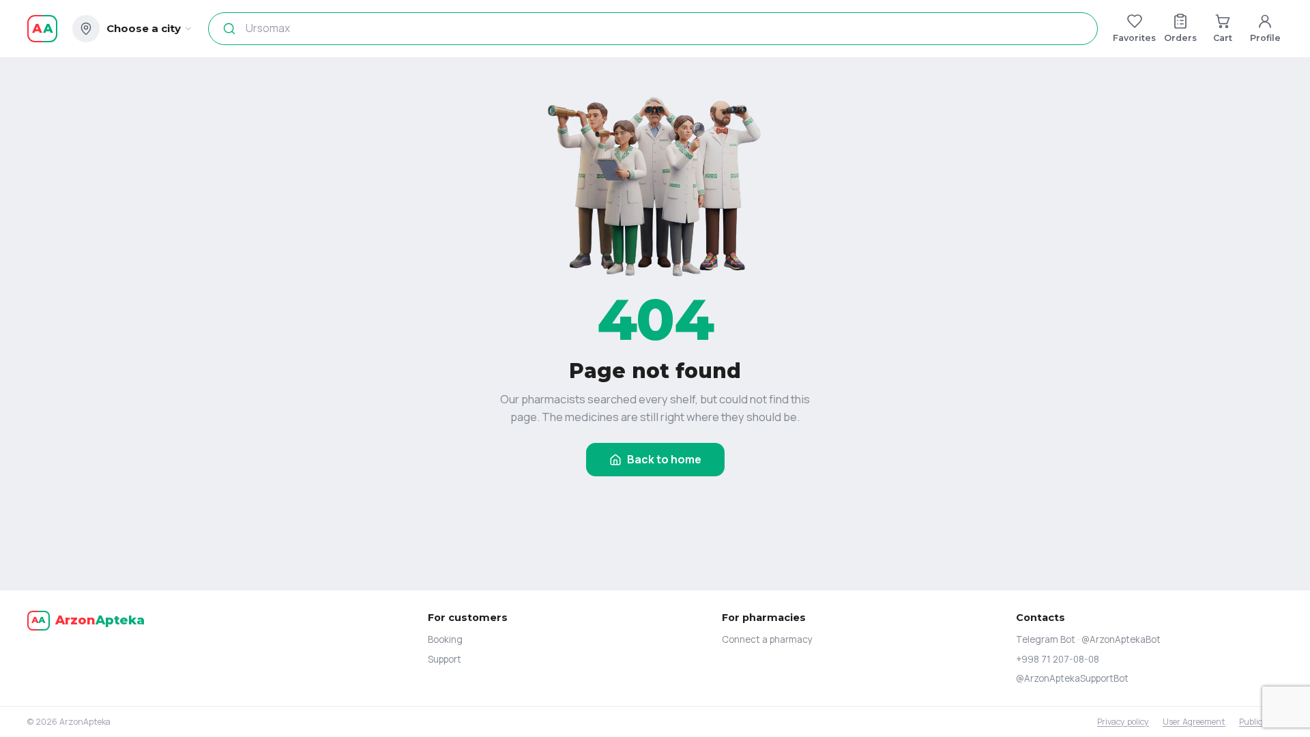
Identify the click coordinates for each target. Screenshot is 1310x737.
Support (444, 659)
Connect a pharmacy (767, 639)
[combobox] (649, 28)
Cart (1222, 38)
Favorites (1134, 38)
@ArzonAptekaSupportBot (1072, 678)
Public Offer (1261, 721)
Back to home (664, 459)
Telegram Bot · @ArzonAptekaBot (1088, 639)
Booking (445, 639)
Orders (1180, 38)
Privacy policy (1123, 721)
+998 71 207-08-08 (1057, 659)
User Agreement (1194, 721)
